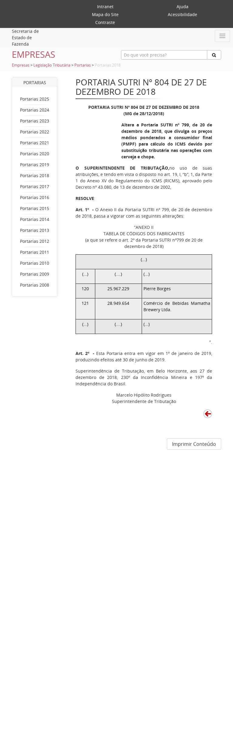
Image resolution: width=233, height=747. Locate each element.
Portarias (82, 65)
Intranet (105, 6)
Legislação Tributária (51, 65)
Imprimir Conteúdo (194, 444)
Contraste (105, 22)
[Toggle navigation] (222, 36)
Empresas (20, 65)
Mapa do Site (105, 14)
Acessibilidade (182, 14)
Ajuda (182, 6)
